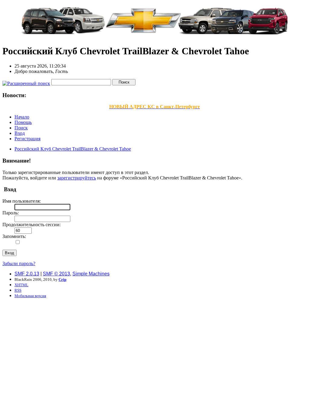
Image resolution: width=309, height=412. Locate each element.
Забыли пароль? (18, 263)
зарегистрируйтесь (76, 177)
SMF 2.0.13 (26, 273)
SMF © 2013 (56, 273)
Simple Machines (91, 273)
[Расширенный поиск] (26, 81)
